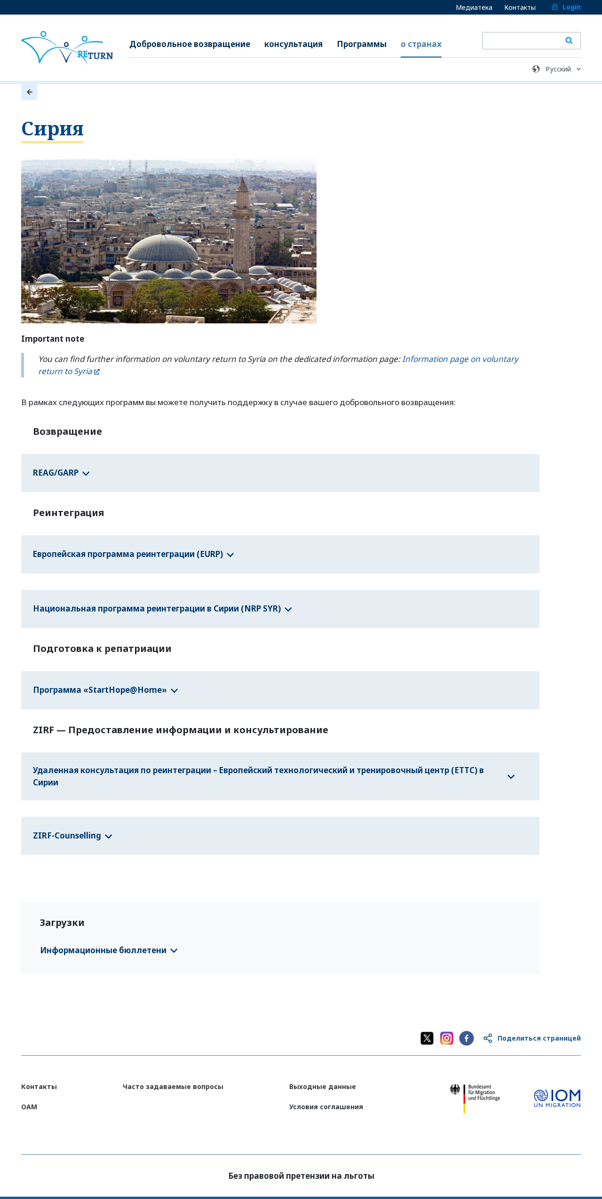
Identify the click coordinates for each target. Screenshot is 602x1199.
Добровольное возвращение (189, 44)
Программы (362, 44)
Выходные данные (322, 1086)
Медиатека (474, 7)
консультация (293, 44)
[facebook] (466, 1038)
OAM (29, 1106)
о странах (421, 44)
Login (571, 6)
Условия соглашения (326, 1106)
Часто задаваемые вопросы (173, 1086)
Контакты (520, 7)
